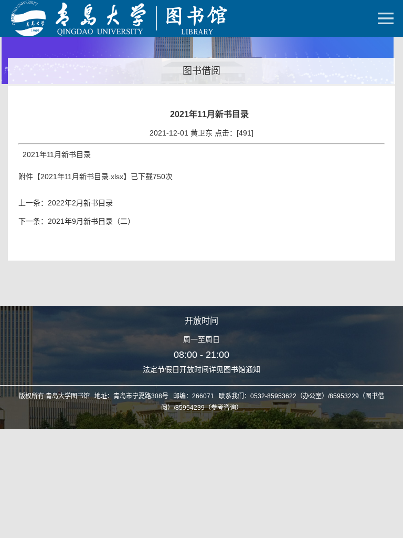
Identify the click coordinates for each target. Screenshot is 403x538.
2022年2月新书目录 (80, 203)
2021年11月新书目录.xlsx (81, 176)
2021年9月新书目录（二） (91, 221)
